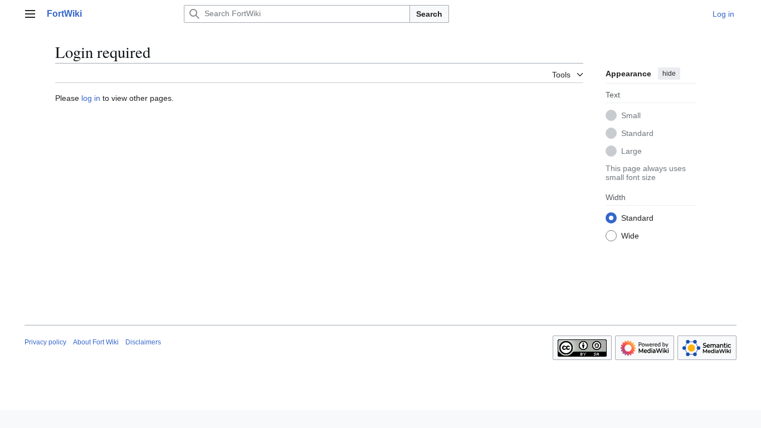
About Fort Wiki (96, 342)
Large (631, 151)
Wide (630, 235)
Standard (637, 133)
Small (631, 115)
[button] (30, 14)
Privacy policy (45, 342)
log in (90, 98)
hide (669, 73)
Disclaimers (143, 342)
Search (429, 13)
